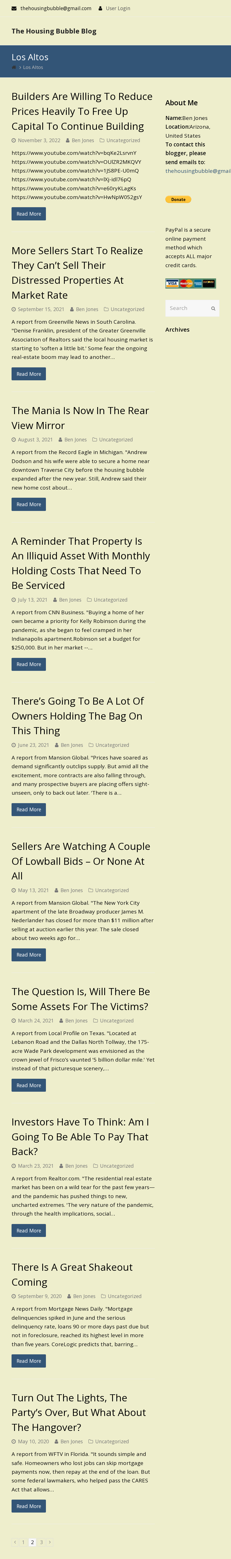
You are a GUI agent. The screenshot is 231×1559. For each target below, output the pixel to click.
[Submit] (213, 308)
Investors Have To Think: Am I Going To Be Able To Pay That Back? (80, 1136)
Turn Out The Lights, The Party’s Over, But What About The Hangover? (79, 1412)
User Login (118, 8)
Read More (29, 213)
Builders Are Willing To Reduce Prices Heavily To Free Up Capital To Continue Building (82, 111)
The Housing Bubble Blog (54, 30)
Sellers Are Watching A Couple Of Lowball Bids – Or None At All (81, 860)
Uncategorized (123, 140)
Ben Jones (83, 140)
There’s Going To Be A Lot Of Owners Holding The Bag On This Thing (78, 715)
